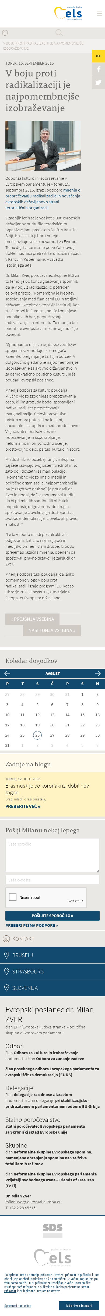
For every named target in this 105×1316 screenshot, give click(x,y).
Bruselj (22, 955)
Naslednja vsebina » (52, 630)
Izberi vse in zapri (79, 1306)
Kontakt (38, 939)
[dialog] (52, 1291)
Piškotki (10, 1291)
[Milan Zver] (25, 13)
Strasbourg (28, 971)
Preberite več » (22, 806)
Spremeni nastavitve (17, 1305)
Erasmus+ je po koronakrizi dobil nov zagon (47, 789)
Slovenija (25, 988)
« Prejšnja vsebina (32, 619)
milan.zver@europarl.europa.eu (33, 1202)
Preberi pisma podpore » (31, 925)
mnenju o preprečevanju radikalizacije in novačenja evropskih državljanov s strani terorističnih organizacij (42, 199)
